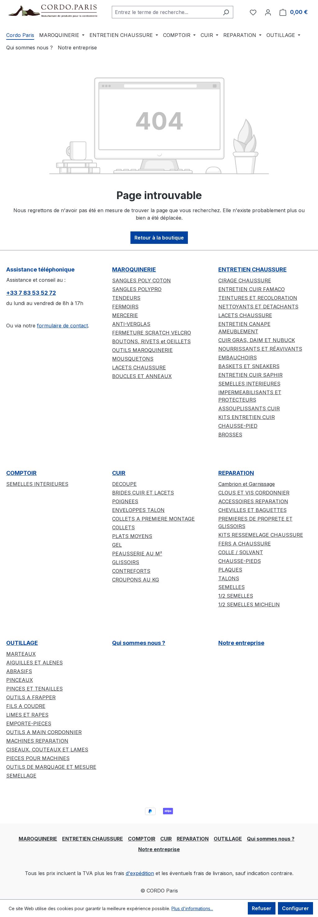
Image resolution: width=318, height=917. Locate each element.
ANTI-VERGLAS (131, 324)
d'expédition (140, 873)
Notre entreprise (241, 643)
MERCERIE (125, 315)
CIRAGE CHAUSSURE (244, 280)
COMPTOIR (21, 473)
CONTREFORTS (131, 571)
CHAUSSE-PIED (237, 426)
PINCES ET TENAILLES (34, 689)
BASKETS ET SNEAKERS (248, 366)
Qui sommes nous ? (138, 643)
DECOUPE (124, 484)
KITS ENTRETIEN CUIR (246, 417)
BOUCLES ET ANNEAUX (142, 376)
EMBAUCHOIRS (237, 357)
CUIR (118, 473)
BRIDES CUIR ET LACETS (143, 493)
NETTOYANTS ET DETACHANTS (258, 306)
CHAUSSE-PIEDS (239, 561)
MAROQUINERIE (134, 269)
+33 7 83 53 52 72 (31, 293)
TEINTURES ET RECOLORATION (257, 298)
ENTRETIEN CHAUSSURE (252, 269)
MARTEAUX (21, 654)
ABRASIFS (19, 671)
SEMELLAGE (21, 776)
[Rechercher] (226, 12)
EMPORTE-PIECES (28, 723)
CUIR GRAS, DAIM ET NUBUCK (256, 340)
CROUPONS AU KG (135, 580)
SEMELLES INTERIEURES (249, 384)
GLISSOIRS (125, 562)
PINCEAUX (19, 680)
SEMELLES (231, 587)
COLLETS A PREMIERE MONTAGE (153, 519)
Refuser (261, 908)
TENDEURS (126, 298)
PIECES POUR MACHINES (38, 758)
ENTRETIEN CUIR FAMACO (251, 289)
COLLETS (123, 527)
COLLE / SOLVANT (240, 552)
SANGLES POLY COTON (141, 280)
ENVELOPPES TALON (138, 510)
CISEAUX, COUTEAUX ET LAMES (47, 749)
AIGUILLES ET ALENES (34, 662)
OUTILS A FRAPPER (31, 697)
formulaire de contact (62, 325)
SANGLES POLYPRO (136, 289)
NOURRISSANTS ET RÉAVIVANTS (260, 349)
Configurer (295, 908)
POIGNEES (125, 501)
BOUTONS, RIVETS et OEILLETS (151, 341)
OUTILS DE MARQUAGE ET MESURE (51, 767)
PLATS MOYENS (132, 536)
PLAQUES (230, 570)
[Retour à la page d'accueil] (52, 10)
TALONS (228, 578)
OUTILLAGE (22, 643)
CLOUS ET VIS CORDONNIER (253, 493)
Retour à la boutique (159, 238)
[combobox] (165, 12)
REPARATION (236, 473)
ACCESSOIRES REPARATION (253, 501)
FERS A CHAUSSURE (244, 544)
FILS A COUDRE (25, 706)
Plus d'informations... (192, 908)
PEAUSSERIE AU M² (137, 553)
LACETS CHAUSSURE (139, 367)
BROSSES (230, 434)
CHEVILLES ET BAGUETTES (252, 510)
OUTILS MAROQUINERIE (142, 350)
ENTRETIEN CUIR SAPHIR (250, 375)
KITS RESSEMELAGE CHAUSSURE (260, 535)
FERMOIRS (125, 306)
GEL (117, 545)
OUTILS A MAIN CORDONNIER (44, 732)
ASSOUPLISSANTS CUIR (249, 408)
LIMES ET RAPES (27, 715)
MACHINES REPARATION (37, 741)
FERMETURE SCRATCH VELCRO (151, 333)
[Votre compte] (268, 12)
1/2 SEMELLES (235, 596)
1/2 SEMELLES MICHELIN (249, 604)
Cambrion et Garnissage (246, 484)
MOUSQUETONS (132, 359)
